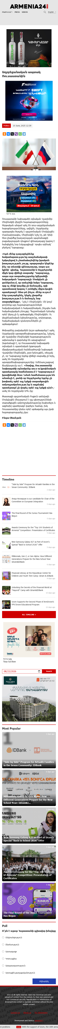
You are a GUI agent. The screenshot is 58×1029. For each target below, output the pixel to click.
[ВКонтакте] (8, 134)
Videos (25, 12)
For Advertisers (41, 1012)
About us (27, 1012)
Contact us (15, 1012)
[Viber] (16, 134)
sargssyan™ (39, 1020)
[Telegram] (24, 134)
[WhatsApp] (20, 134)
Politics (6, 125)
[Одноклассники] (4, 134)
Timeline (8, 479)
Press (17, 12)
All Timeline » (29, 615)
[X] (12, 134)
